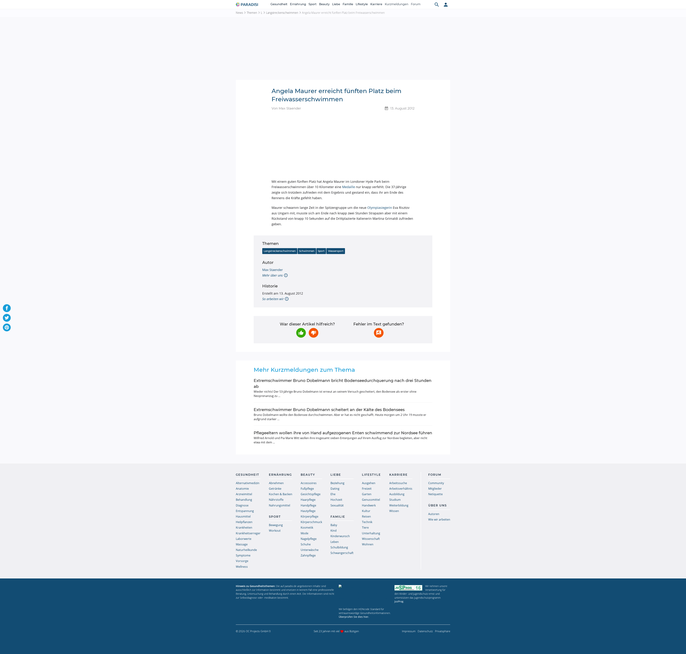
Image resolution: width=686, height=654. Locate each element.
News (239, 13)
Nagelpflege (309, 539)
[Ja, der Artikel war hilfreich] (301, 333)
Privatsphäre (442, 631)
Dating (334, 489)
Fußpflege (307, 489)
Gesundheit (278, 4)
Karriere (376, 4)
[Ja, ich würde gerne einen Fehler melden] (379, 333)
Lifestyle (362, 4)
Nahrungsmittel (279, 505)
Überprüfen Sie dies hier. (354, 616)
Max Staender (272, 270)
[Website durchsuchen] (436, 4)
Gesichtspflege (310, 494)
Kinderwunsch (340, 536)
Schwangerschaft (342, 553)
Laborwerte (243, 539)
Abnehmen (276, 483)
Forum (416, 4)
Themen (252, 13)
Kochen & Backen (280, 494)
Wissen (394, 511)
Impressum (409, 631)
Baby (333, 525)
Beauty (324, 4)
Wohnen (367, 544)
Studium (395, 500)
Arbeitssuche (398, 483)
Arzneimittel (244, 494)
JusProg (398, 601)
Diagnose (242, 505)
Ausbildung (396, 494)
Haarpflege (308, 500)
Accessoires (309, 483)
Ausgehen (368, 483)
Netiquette (435, 494)
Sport (313, 4)
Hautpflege (308, 511)
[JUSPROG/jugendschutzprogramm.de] (408, 588)
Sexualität (337, 505)
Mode (304, 533)
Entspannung (245, 511)
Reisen (366, 516)
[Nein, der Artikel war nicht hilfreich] (313, 333)
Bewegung (276, 525)
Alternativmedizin (247, 483)
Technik (367, 522)
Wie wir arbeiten (439, 519)
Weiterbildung (398, 505)
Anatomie (242, 489)
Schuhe (306, 544)
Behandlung (244, 500)
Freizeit (367, 489)
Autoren (433, 514)
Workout (275, 531)
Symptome (243, 555)
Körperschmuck (311, 522)
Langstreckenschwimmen (282, 13)
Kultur (366, 511)
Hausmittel (243, 516)
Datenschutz (425, 631)
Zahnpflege (308, 555)
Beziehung (337, 483)
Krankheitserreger (248, 533)
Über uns (437, 505)
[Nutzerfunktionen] (445, 4)
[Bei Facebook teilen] (7, 308)
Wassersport (336, 251)
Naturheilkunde (246, 550)
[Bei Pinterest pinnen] (7, 327)
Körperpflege (309, 516)
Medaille (348, 187)
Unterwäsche (310, 550)
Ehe (332, 494)
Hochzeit (336, 500)
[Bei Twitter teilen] (7, 318)
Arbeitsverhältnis (400, 489)
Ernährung (298, 4)
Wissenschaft (371, 539)
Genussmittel (371, 500)
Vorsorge (242, 561)
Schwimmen (306, 251)
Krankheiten (244, 527)
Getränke (275, 489)
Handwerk (369, 505)
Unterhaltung (371, 533)
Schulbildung (339, 547)
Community (436, 483)
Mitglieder (435, 489)
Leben (334, 542)
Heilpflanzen (244, 522)
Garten (366, 494)
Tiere (365, 527)
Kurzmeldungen (396, 4)
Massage (242, 544)
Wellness (242, 567)
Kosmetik (307, 527)
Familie (348, 4)
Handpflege (308, 505)
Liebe (336, 4)
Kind (333, 531)
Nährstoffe (276, 500)
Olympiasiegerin (379, 207)
